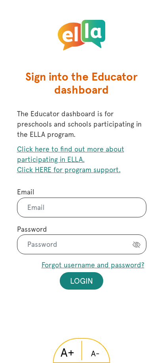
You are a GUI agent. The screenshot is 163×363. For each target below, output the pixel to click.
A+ (67, 352)
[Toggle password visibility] (136, 244)
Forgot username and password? (93, 265)
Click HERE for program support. (69, 169)
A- (95, 353)
